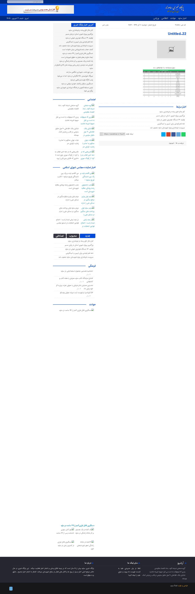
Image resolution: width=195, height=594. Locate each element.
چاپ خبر (105, 25)
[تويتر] (163, 134)
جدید (87, 236)
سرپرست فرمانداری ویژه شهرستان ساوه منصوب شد (167, 127)
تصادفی (60, 236)
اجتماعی (92, 99)
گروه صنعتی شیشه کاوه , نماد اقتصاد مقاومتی (169, 568)
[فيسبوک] (173, 134)
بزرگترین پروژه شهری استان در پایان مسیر (170, 115)
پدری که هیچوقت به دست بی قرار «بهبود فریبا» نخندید (167, 571)
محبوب (73, 236)
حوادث (173, 18)
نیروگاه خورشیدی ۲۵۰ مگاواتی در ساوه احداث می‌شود (75, 76)
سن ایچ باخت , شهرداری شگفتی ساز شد (79, 72)
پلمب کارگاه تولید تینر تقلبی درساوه (81, 79)
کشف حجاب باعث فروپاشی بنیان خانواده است (77, 49)
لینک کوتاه (129, 134)
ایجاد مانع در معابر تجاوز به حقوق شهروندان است (77, 57)
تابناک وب (173, 585)
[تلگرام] (182, 2)
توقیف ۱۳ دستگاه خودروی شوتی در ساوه (171, 119)
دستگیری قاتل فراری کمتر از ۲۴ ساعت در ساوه (77, 53)
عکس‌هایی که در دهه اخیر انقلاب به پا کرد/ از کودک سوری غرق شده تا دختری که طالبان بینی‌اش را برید (67, 155)
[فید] (186, 2)
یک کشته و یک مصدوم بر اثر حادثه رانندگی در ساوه (76, 61)
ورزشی (156, 18)
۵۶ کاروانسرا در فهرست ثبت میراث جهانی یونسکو (76, 292)
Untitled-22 (177, 34)
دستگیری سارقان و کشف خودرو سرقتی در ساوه (77, 83)
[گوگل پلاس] (168, 134)
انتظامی (164, 18)
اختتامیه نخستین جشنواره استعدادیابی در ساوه (77, 271)
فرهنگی (92, 266)
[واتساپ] (183, 134)
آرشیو (181, 563)
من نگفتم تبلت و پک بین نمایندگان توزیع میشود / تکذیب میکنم (68, 176)
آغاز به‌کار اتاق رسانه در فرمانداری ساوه (172, 111)
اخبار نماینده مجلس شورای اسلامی (79, 167)
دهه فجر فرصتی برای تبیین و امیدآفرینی (171, 123)
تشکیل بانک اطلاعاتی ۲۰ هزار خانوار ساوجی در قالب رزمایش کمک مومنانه (67, 132)
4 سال (89, 274)
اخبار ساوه (182, 18)
